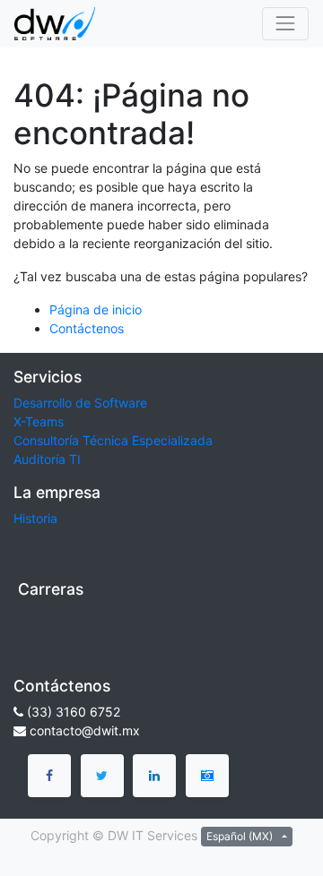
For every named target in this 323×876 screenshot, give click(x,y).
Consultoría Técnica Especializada (113, 440)
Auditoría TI (47, 459)
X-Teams (38, 421)
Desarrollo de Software (80, 402)
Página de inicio (95, 309)
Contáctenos (86, 328)
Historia (35, 518)
